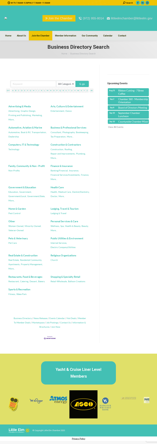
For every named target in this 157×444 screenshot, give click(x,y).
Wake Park (21, 294)
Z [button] (87, 90)
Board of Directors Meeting (132, 107)
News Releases (41, 318)
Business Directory (23, 318)
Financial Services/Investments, (65, 175)
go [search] (83, 84)
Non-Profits (14, 171)
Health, (54, 192)
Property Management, (32, 264)
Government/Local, (17, 196)
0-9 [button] (8, 90)
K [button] (41, 90)
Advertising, (14, 111)
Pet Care (12, 243)
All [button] (92, 90)
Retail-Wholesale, (59, 281)
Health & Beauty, (73, 226)
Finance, (85, 175)
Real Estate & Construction (23, 255)
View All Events (115, 127)
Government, (25, 192)
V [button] (74, 90)
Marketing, (37, 115)
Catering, (24, 281)
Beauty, (85, 226)
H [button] (33, 90)
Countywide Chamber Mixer (133, 121)
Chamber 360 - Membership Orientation (133, 101)
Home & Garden (17, 208)
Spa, (62, 226)
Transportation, (39, 132)
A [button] (12, 90)
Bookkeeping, (82, 132)
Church (54, 260)
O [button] (54, 90)
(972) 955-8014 (93, 18)
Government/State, (36, 196)
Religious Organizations (63, 255)
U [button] (71, 90)
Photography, (68, 132)
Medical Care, (64, 192)
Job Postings (52, 323)
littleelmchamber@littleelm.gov (131, 18)
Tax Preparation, (58, 137)
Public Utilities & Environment (67, 238)
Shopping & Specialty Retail (65, 276)
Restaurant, (13, 281)
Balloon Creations (76, 281)
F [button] (27, 90)
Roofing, (68, 149)
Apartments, (14, 264)
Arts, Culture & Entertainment (67, 106)
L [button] (44, 90)
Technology (13, 149)
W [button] (78, 90)
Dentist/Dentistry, (80, 192)
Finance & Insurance (62, 166)
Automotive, (14, 132)
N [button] (50, 90)
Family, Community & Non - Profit (26, 166)
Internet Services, (59, 243)
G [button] (30, 90)
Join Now (55, 327)
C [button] (18, 90)
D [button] (21, 90)
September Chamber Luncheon (129, 115)
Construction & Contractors (66, 144)
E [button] (24, 90)
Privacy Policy (78, 438)
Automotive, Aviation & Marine (25, 127)
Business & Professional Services (68, 127)
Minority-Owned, (33, 226)
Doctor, (54, 196)
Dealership (13, 137)
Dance (68, 111)
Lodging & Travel (58, 213)
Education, (13, 192)
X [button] (81, 90)
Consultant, (56, 132)
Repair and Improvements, (63, 154)
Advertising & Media (19, 106)
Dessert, (33, 281)
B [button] (15, 90)
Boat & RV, (26, 132)
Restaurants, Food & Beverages (25, 276)
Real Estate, (13, 260)
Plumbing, (81, 154)
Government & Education (22, 187)
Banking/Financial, (59, 171)
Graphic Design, (28, 111)
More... (11, 119)
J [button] (38, 90)
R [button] (63, 90)
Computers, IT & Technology (23, 144)
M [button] (47, 90)
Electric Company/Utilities (63, 247)
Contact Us (65, 323)
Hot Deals (71, 318)
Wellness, (55, 226)
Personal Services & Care (64, 221)
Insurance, (74, 171)
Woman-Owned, (16, 226)
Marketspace (38, 323)
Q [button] (60, 90)
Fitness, (12, 294)
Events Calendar (57, 318)
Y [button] (84, 90)
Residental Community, (31, 260)
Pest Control (14, 213)
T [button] (68, 90)
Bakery (41, 281)
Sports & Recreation (19, 289)
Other (11, 221)
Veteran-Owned (16, 230)
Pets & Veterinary (18, 238)
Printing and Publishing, (19, 115)
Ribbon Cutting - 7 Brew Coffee (131, 92)
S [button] (66, 90)
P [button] (56, 90)
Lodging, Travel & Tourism (64, 208)
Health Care (57, 187)
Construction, (57, 149)
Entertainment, (58, 111)
